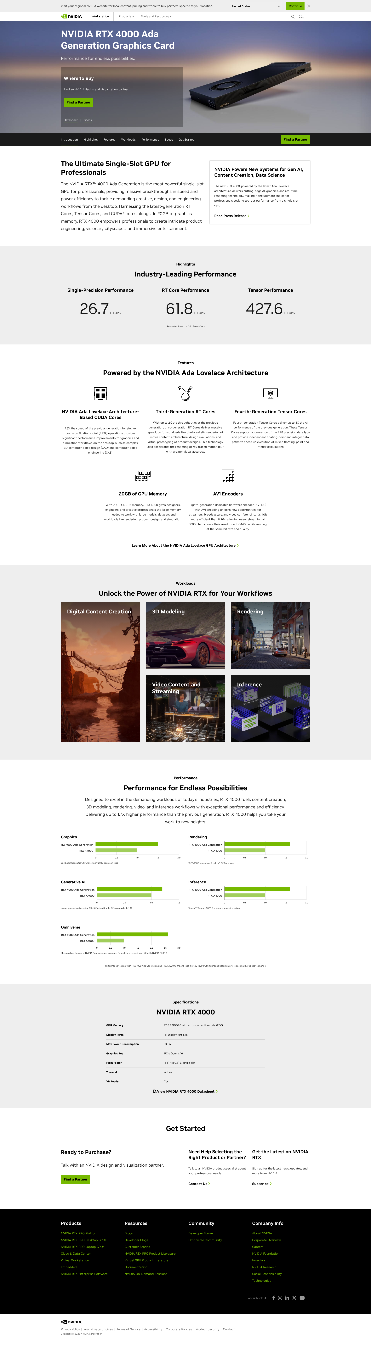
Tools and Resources (155, 16)
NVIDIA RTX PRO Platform (79, 1233)
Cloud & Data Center (76, 1253)
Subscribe (261, 1184)
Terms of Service (128, 1329)
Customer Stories (137, 1247)
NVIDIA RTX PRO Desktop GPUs (83, 1240)
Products (125, 16)
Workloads (128, 139)
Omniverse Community (205, 1240)
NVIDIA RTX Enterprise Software (84, 1274)
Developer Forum (200, 1233)
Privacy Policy (70, 1329)
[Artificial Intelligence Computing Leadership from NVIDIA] (71, 16)
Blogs (129, 1233)
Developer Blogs (136, 1240)
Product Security (207, 1329)
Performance (150, 139)
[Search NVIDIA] (293, 16)
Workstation (100, 16)
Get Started (186, 139)
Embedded (69, 1267)
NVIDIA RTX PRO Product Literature (150, 1253)
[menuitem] (100, 16)
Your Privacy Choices (98, 1329)
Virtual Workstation (75, 1260)
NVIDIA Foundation (266, 1253)
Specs (88, 120)
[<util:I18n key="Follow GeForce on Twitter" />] (294, 1298)
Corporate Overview (266, 1240)
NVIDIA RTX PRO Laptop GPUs (82, 1247)
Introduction (69, 139)
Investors (258, 1260)
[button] (300, 18)
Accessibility (153, 1329)
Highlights (91, 139)
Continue (295, 6)
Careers (257, 1247)
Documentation (136, 1267)
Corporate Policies (179, 1329)
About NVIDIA (262, 1233)
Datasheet (71, 120)
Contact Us (198, 1184)
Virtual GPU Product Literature (146, 1260)
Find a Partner (78, 102)
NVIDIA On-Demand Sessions (146, 1274)
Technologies (261, 1280)
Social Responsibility (267, 1274)
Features (109, 139)
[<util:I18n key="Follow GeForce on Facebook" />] (273, 1298)
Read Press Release (230, 216)
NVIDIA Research (264, 1267)
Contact (229, 1329)
